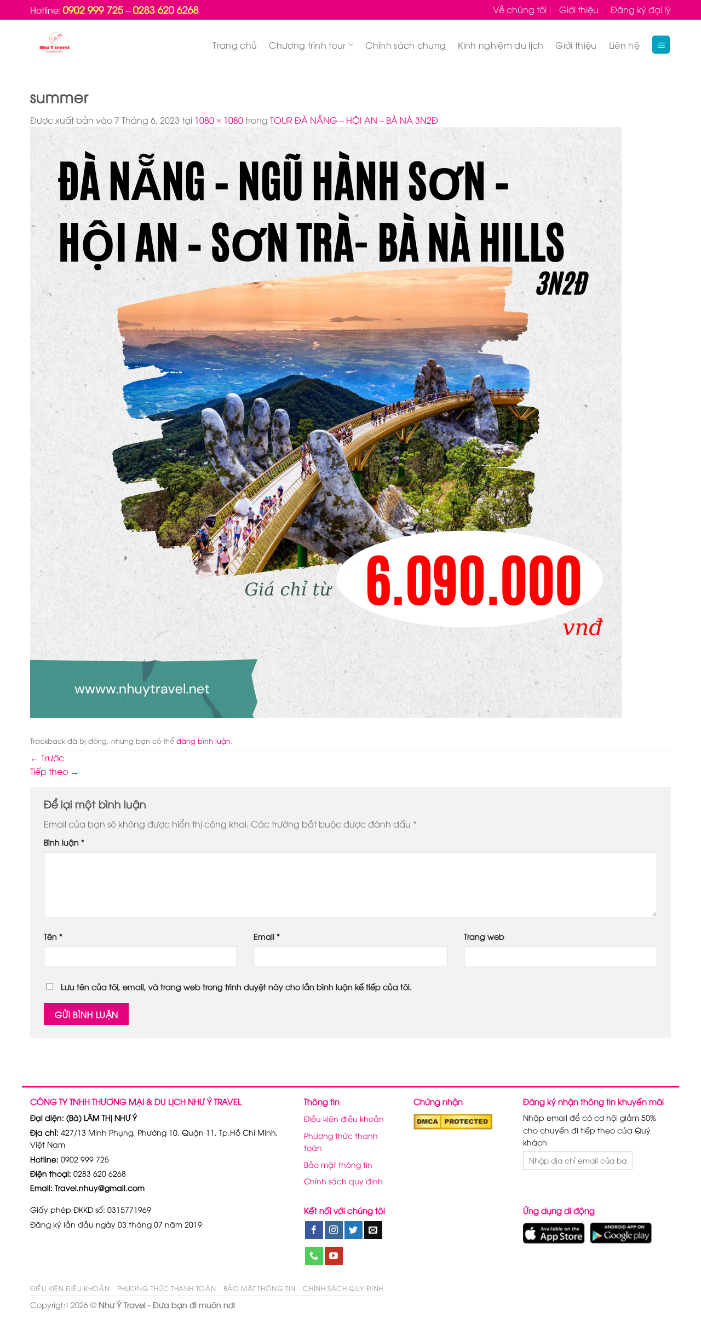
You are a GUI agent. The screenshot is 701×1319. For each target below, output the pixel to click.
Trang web (484, 936)
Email (267, 936)
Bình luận (64, 842)
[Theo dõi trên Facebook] (314, 1230)
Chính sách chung (405, 45)
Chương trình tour (307, 45)
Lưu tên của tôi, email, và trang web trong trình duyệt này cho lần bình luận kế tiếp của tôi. (236, 986)
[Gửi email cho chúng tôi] (373, 1230)
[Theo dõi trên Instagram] (334, 1230)
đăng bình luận (203, 740)
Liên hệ (624, 45)
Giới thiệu (579, 9)
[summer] (326, 421)
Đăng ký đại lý (641, 9)
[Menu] (661, 45)
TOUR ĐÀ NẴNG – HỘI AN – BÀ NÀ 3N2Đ (354, 120)
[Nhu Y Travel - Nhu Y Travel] (80, 45)
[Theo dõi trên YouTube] (334, 1256)
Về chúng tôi (520, 9)
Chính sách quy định (343, 1181)
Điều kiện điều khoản (344, 1118)
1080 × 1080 (218, 120)
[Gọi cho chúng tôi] (314, 1256)
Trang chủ (234, 45)
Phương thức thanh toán (341, 1141)
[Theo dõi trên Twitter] (353, 1230)
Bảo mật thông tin (338, 1164)
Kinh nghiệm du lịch (500, 45)
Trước (47, 757)
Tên (53, 936)
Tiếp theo (54, 771)
